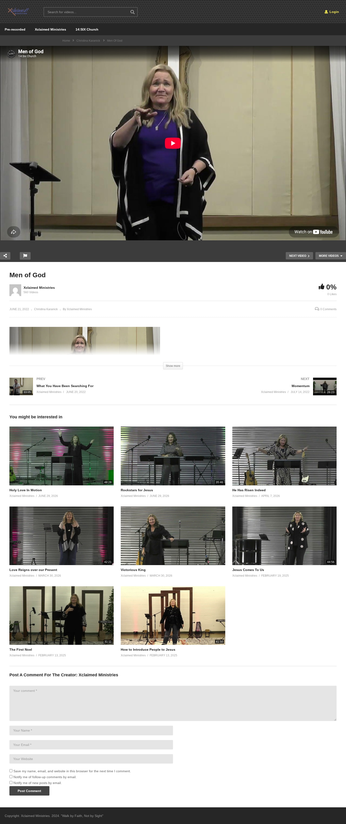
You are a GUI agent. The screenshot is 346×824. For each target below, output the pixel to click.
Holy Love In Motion (25, 490)
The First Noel (20, 649)
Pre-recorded (15, 29)
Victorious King (133, 570)
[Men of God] (61, 456)
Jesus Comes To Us (248, 570)
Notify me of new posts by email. (37, 783)
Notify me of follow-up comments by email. (44, 777)
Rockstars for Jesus (137, 490)
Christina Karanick (46, 309)
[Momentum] (257, 391)
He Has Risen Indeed (249, 490)
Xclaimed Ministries (50, 29)
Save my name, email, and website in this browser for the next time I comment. (72, 771)
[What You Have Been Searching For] (88, 391)
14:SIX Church (87, 29)
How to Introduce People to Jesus (148, 649)
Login (334, 12)
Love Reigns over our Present (33, 570)
